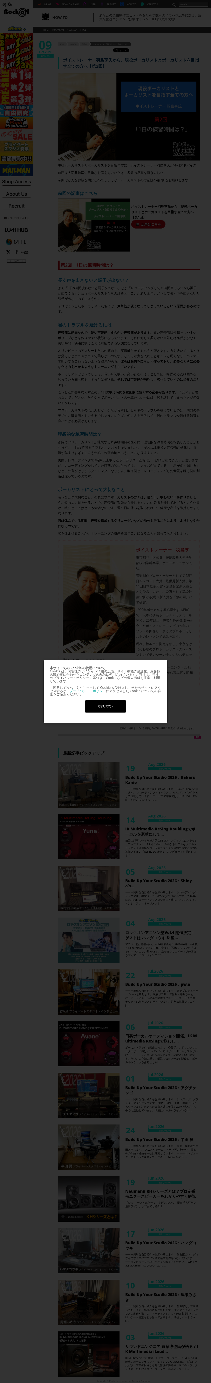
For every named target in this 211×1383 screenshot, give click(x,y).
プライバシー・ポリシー (88, 691)
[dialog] (105, 691)
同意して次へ (105, 706)
